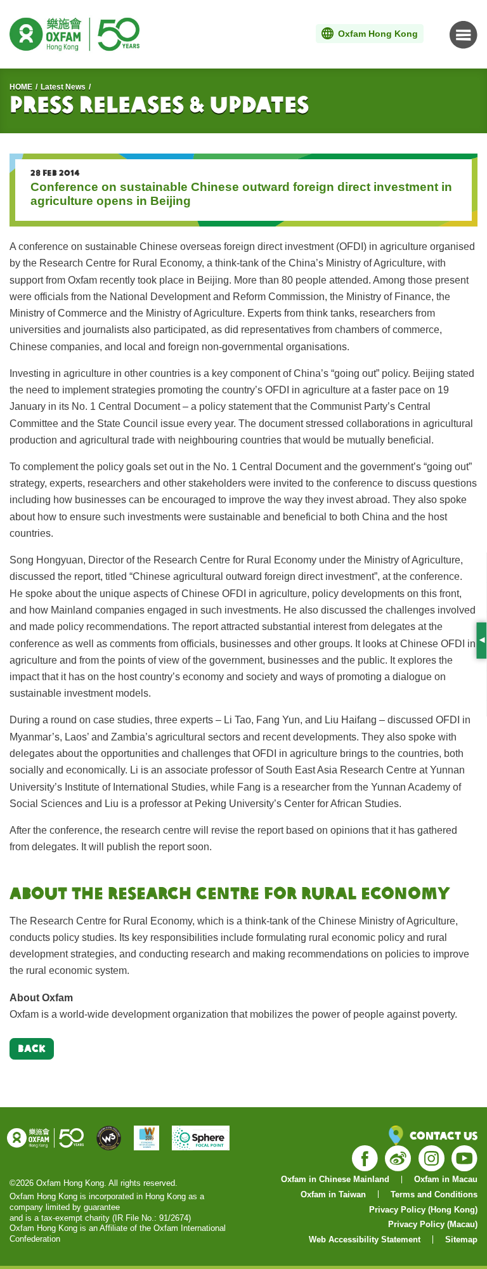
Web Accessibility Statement (364, 1239)
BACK (32, 1048)
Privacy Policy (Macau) (432, 1224)
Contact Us (443, 1135)
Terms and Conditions (434, 1194)
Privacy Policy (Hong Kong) (423, 1209)
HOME (21, 86)
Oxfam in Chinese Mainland (335, 1179)
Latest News (63, 86)
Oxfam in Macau (445, 1179)
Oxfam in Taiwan (333, 1194)
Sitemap (461, 1239)
